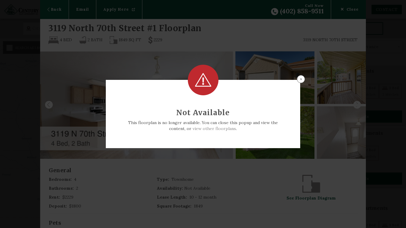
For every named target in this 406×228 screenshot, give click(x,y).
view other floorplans (214, 128)
